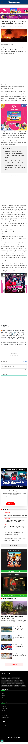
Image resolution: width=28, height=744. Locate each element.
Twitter (6, 332)
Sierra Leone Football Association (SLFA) (15, 683)
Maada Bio (4, 678)
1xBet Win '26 (8, 5)
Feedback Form (5, 717)
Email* (8, 497)
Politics (25, 5)
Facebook (16, 330)
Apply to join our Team (6, 338)
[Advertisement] (14, 69)
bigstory (16, 680)
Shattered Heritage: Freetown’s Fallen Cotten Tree (12, 617)
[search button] (2, 2)
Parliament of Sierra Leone (7, 685)
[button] (26, 2)
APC (9, 678)
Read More (14, 664)
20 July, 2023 (4, 26)
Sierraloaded (9, 330)
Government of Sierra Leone (7, 680)
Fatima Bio (23, 685)
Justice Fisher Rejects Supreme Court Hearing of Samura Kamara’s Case (15, 167)
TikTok (22, 332)
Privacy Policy (5, 725)
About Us (4, 706)
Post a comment (18, 26)
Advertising (4, 708)
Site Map (4, 710)
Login (25, 361)
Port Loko (10, 326)
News (2, 5)
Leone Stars (16, 685)
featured (3, 683)
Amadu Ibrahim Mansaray (7, 44)
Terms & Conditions (6, 728)
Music (15, 5)
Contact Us (4, 715)
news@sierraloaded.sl (6, 337)
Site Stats (4, 713)
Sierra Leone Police (16, 678)
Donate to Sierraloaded (18, 338)
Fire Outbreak (4, 326)
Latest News (6, 509)
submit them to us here (18, 337)
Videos (20, 5)
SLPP (21, 680)
